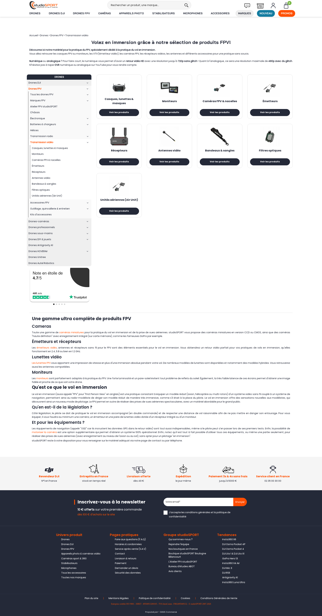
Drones (34, 13)
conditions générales (197, 512)
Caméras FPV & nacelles (220, 101)
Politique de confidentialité (155, 598)
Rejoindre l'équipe (179, 544)
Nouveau (266, 13)
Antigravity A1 (230, 577)
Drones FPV (81, 13)
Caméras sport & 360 (74, 558)
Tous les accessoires (73, 572)
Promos (286, 13)
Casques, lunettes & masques (119, 101)
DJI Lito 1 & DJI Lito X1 (233, 553)
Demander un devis (126, 568)
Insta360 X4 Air (231, 563)
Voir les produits (119, 112)
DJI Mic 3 (227, 568)
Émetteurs (270, 101)
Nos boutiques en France (183, 549)
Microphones (193, 13)
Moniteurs (169, 101)
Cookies (185, 598)
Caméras (104, 13)
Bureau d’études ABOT (182, 566)
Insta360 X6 (229, 539)
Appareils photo (131, 13)
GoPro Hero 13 (230, 558)
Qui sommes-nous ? (181, 539)
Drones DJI (57, 13)
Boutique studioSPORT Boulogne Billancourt (187, 555)
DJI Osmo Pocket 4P (233, 544)
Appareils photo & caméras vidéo (80, 553)
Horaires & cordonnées (128, 544)
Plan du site (91, 598)
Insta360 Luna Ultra (233, 582)
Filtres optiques (270, 150)
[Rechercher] (186, 5)
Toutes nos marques (73, 577)
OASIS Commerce (168, 612)
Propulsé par (151, 612)
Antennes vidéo (169, 150)
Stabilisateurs (163, 13)
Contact (120, 553)
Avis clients (175, 571)
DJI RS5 (226, 572)
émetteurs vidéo (47, 347)
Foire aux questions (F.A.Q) (130, 539)
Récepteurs (119, 150)
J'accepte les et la (199, 514)
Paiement (120, 563)
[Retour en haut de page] (317, 427)
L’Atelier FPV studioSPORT (183, 561)
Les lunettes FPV (41, 363)
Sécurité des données (128, 572)
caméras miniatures (71, 332)
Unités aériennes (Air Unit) (119, 200)
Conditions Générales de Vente (218, 598)
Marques (244, 13)
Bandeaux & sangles (219, 150)
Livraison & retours (125, 558)
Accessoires (220, 13)
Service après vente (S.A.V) (130, 549)
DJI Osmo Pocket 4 (233, 549)
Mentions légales (119, 598)
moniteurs (42, 378)
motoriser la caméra (44, 432)
